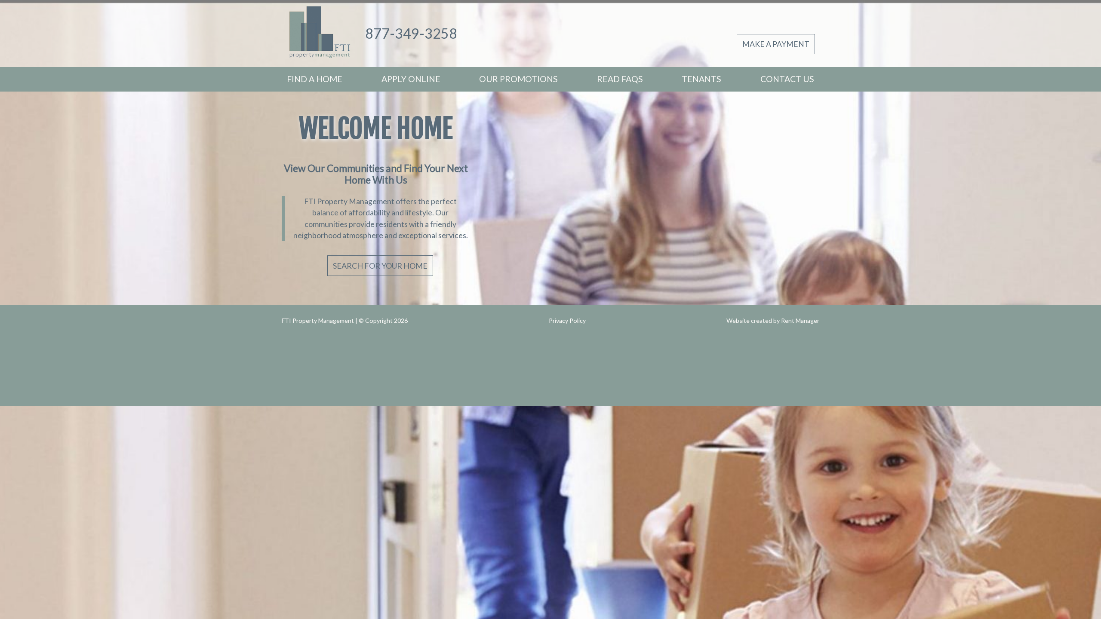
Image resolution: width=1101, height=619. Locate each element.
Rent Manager (800, 320)
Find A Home (314, 79)
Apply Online (410, 79)
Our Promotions (518, 79)
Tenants (701, 79)
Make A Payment (775, 44)
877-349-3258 (411, 33)
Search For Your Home (380, 265)
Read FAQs (620, 79)
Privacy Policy (567, 320)
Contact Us (787, 79)
